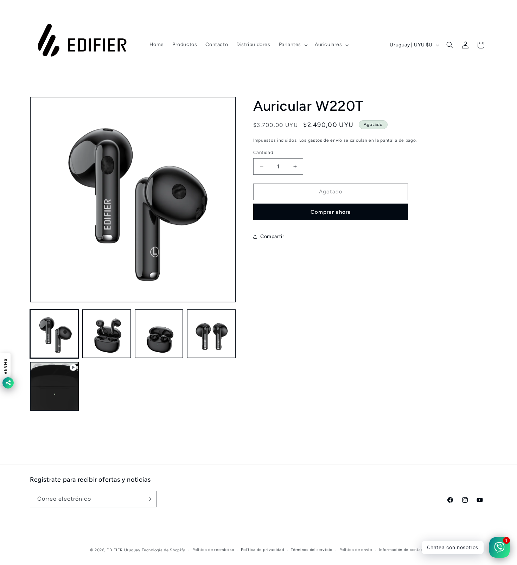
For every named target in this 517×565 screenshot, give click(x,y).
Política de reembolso (213, 549)
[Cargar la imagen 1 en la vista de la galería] (54, 333)
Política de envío (355, 549)
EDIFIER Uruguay (124, 550)
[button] (293, 44)
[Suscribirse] (148, 499)
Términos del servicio (311, 549)
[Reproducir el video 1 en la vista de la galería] (54, 386)
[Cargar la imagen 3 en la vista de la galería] (159, 333)
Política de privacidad (262, 549)
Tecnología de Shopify (163, 550)
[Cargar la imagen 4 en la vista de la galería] (211, 333)
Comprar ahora (331, 212)
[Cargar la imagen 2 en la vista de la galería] (106, 333)
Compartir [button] (272, 236)
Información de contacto (403, 549)
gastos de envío (325, 140)
